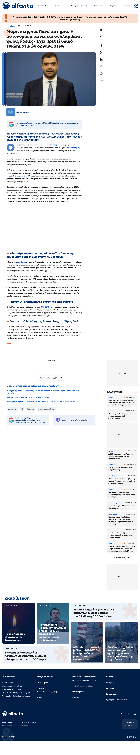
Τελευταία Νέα (42, 6)
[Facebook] (101, 45)
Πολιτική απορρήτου (28, 722)
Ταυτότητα (24, 726)
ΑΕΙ (22, 409)
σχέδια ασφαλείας (18, 176)
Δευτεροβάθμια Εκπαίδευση (13, 689)
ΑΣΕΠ (39, 692)
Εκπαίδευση (59, 6)
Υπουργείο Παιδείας (79, 6)
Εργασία (113, 6)
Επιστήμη (110, 688)
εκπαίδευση (17, 598)
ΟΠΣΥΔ (94, 680)
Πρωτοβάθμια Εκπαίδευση (12, 686)
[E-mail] (101, 80)
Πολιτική (75, 697)
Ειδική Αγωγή (25, 693)
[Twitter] (101, 52)
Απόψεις (110, 682)
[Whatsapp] (101, 73)
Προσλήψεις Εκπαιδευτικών (84, 677)
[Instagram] (128, 713)
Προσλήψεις (54, 692)
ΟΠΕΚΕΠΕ (45, 307)
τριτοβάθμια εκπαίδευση (46, 409)
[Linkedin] (101, 59)
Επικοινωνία (7, 726)
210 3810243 (128, 726)
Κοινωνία (127, 6)
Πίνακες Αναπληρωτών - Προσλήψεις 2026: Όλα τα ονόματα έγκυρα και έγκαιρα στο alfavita (42, 401)
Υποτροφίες (6, 696)
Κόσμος (109, 677)
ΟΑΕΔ (45, 692)
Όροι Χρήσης (7, 722)
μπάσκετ (22, 262)
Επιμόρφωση (112, 694)
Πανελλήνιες (98, 6)
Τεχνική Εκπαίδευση (10, 693)
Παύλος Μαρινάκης (48, 145)
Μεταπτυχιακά (78, 691)
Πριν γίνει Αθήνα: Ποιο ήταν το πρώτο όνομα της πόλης (28, 397)
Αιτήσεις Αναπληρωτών (80, 680)
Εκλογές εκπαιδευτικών (22, 696)
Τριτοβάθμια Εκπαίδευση (82, 686)
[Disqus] (52, 458)
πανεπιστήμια (73, 147)
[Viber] (101, 66)
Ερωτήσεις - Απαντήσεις (116, 700)
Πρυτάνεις (30, 409)
